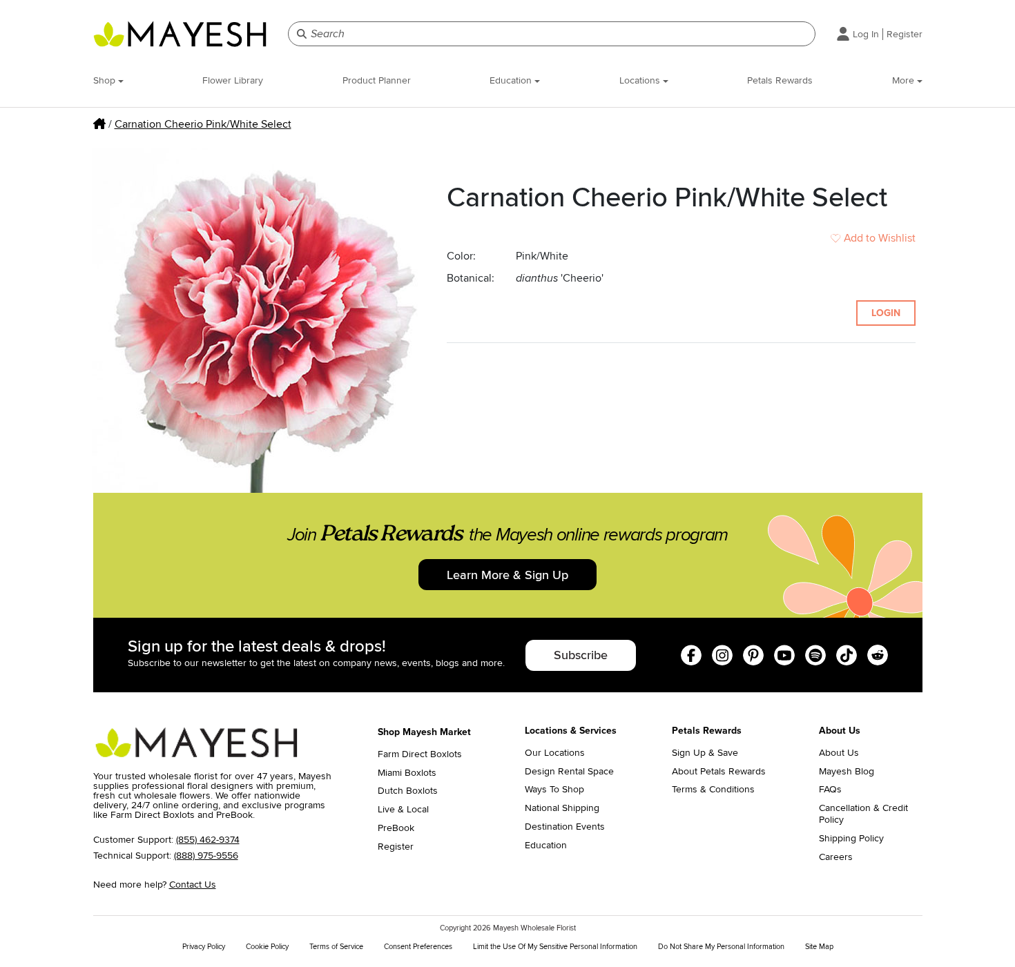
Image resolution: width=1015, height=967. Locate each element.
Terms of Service (336, 946)
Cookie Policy (267, 946)
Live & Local (403, 809)
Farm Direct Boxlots (420, 754)
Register (904, 34)
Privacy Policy (203, 946)
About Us (839, 753)
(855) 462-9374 (208, 840)
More (904, 80)
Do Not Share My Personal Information (721, 946)
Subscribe (581, 655)
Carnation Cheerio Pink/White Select (203, 124)
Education (512, 80)
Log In (866, 34)
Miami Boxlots (407, 773)
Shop (105, 80)
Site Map (819, 946)
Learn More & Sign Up (507, 575)
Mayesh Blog (846, 771)
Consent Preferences (418, 946)
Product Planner (376, 80)
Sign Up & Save (705, 753)
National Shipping (562, 808)
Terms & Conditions (713, 789)
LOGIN (885, 313)
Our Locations (555, 753)
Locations (641, 80)
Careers (836, 857)
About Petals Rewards (719, 771)
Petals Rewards (780, 80)
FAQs (830, 789)
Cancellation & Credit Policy (863, 814)
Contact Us (192, 884)
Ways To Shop (554, 789)
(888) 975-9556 (206, 855)
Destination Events (565, 826)
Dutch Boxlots (408, 791)
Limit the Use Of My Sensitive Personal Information (555, 946)
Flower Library (232, 80)
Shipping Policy (851, 838)
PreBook (396, 828)
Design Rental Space (569, 771)
